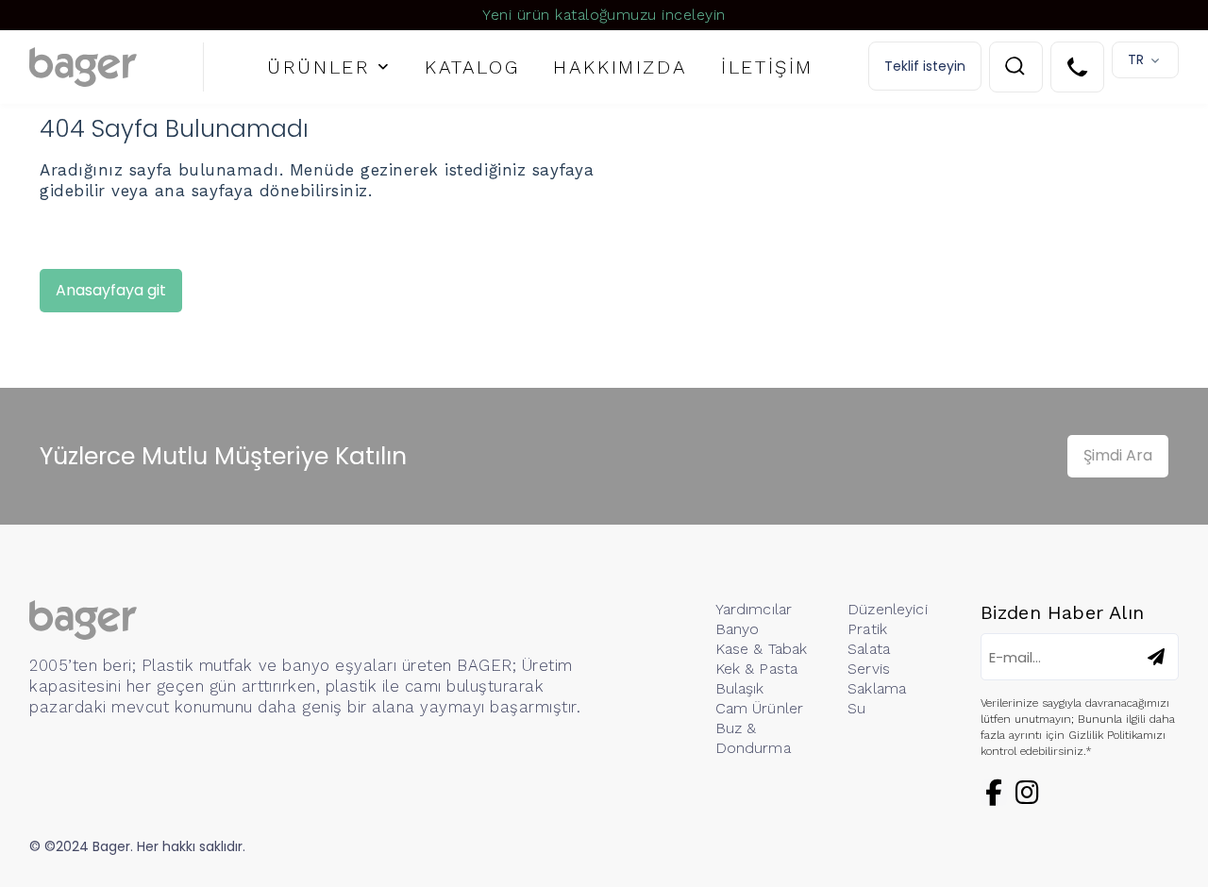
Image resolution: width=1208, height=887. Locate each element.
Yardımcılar (754, 609)
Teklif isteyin (924, 66)
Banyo (737, 629)
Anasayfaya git (111, 290)
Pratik (867, 629)
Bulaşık (739, 688)
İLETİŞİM (767, 67)
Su (856, 708)
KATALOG (472, 67)
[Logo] (116, 67)
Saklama (876, 688)
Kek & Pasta (756, 669)
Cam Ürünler (759, 708)
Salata (868, 649)
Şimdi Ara (1117, 455)
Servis (868, 669)
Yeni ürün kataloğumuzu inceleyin (603, 15)
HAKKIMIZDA (620, 67)
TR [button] (1136, 59)
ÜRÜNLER (318, 67)
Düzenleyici (887, 609)
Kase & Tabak (761, 649)
